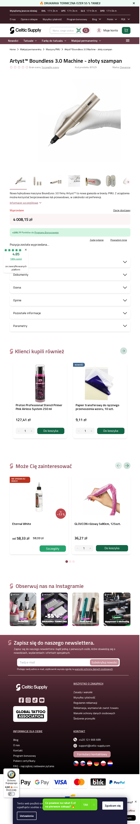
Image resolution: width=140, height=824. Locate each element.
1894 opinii (16, 259)
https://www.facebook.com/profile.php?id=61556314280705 (21, 700)
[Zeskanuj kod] (79, 30)
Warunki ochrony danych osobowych (94, 713)
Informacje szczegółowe (24, 203)
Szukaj (85, 30)
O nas (13, 19)
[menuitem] (13, 40)
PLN (123, 19)
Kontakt (18, 750)
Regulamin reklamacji (85, 703)
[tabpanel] (39, 514)
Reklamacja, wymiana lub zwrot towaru (95, 708)
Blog (94, 19)
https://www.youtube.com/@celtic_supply (41, 700)
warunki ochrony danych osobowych (94, 669)
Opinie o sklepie (29, 19)
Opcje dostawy (121, 210)
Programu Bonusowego (46, 232)
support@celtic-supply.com (94, 745)
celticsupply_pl (28, 700)
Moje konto (110, 30)
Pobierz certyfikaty (24, 761)
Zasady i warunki (82, 692)
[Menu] (17, 770)
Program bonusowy (77, 19)
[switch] (11, 794)
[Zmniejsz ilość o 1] (77, 548)
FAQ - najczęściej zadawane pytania (33, 766)
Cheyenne (125, 67)
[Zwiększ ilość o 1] (90, 548)
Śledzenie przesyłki (84, 718)
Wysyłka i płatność (52, 19)
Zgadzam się (113, 806)
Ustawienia (27, 816)
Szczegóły (52, 548)
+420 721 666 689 (90, 739)
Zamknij (36, 240)
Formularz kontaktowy (92, 754)
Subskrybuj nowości (104, 662)
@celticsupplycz (35, 700)
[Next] (127, 465)
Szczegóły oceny (50, 67)
